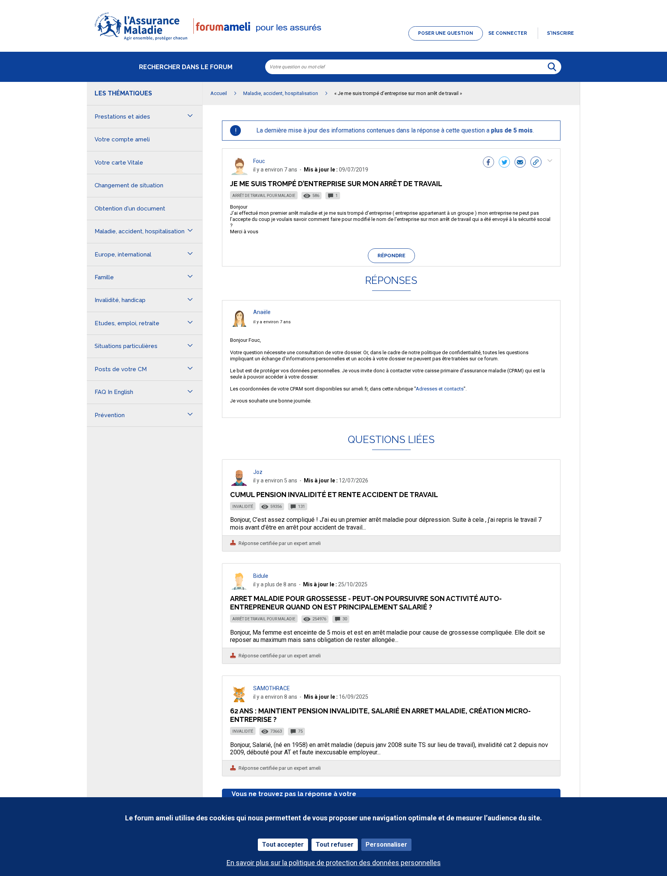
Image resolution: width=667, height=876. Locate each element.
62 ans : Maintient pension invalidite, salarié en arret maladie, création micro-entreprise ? (380, 715)
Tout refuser (335, 844)
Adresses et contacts (440, 389)
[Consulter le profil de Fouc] (239, 173)
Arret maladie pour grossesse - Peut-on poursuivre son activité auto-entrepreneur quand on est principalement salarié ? (366, 602)
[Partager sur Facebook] (488, 163)
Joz (257, 472)
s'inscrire (560, 33)
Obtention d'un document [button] (130, 208)
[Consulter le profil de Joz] (239, 483)
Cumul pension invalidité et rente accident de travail (334, 495)
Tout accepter (283, 844)
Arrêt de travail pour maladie (263, 196)
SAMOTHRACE (271, 688)
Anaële (262, 312)
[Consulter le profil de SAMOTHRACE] (239, 700)
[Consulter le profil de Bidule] (239, 587)
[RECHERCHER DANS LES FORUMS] (552, 66)
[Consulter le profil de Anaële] (239, 324)
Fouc (259, 161)
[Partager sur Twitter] (504, 163)
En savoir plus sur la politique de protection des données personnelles (334, 863)
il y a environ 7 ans (272, 321)
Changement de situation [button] (129, 185)
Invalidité (242, 506)
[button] (333, 41)
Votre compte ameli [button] (122, 139)
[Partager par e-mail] (520, 163)
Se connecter (507, 33)
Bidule (260, 576)
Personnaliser (386, 844)
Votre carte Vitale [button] (119, 162)
